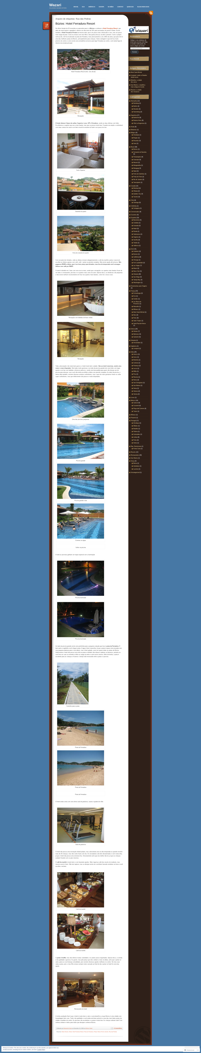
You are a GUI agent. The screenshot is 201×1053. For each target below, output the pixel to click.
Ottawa (135, 191)
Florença (136, 365)
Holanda (133, 340)
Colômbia (134, 206)
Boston (135, 254)
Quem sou (130, 7)
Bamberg (136, 103)
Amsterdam (136, 342)
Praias (95, 1031)
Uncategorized (135, 472)
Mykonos (136, 334)
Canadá (133, 186)
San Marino (136, 385)
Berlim (135, 106)
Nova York (136, 271)
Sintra (135, 443)
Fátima (135, 431)
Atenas (135, 331)
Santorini (136, 337)
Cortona (135, 363)
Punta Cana (136, 448)
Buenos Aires (137, 120)
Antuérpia (136, 135)
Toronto (135, 197)
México (133, 400)
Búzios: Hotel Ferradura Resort (75, 23)
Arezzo (135, 354)
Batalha (135, 428)
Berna (135, 463)
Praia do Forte (137, 176)
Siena (135, 388)
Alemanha (134, 101)
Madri (135, 228)
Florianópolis (137, 157)
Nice (134, 315)
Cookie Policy (41, 1049)
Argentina (134, 115)
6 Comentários (118, 1028)
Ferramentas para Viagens (139, 286)
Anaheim (136, 251)
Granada (136, 225)
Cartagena (136, 208)
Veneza (135, 391)
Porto (135, 440)
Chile (132, 200)
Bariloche (136, 117)
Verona (135, 394)
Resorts (133, 452)
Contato (120, 7)
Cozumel (136, 405)
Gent (134, 143)
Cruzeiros (134, 214)
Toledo (135, 242)
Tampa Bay (136, 279)
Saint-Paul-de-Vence (139, 323)
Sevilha (135, 240)
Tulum (135, 411)
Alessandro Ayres (68, 1028)
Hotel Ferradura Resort (110, 28)
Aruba (132, 126)
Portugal (133, 420)
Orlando (135, 274)
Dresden (135, 109)
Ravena (135, 377)
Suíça (132, 461)
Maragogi (136, 168)
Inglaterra (134, 346)
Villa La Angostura (138, 123)
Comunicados (135, 211)
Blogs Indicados (143, 7)
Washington (136, 282)
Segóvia (135, 237)
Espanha (133, 217)
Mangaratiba (137, 165)
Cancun (135, 402)
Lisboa (135, 437)
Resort (99, 1031)
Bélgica (133, 132)
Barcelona (136, 220)
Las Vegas (136, 265)
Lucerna (135, 469)
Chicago (135, 260)
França (133, 291)
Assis (135, 357)
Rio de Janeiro (104, 1031)
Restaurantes (135, 455)
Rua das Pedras (113, 1031)
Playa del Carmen (138, 408)
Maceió (135, 162)
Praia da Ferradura (88, 1031)
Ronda (135, 231)
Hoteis (70, 1031)
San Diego (136, 277)
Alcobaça (136, 423)
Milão (135, 371)
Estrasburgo (137, 293)
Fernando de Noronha (139, 152)
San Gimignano (138, 382)
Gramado (136, 159)
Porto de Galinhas (138, 174)
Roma (135, 380)
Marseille (136, 306)
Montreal (136, 188)
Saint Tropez (137, 320)
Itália (132, 352)
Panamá (133, 417)
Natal (135, 171)
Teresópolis (136, 182)
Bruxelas (136, 140)
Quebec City (137, 194)
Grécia (133, 329)
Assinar (134, 52)
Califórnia (136, 257)
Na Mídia (111, 7)
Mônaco (135, 309)
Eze (134, 296)
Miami (135, 268)
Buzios (66, 1031)
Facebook (134, 59)
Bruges (135, 138)
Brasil (76, 7)
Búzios (87, 1028)
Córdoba (135, 223)
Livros (133, 397)
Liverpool (136, 348)
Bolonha (135, 360)
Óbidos (135, 426)
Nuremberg (136, 112)
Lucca (135, 368)
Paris (135, 318)
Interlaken (136, 466)
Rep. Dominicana (136, 446)
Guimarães (136, 434)
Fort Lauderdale (138, 262)
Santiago (136, 202)
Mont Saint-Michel (136, 72)
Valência (136, 245)
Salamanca (136, 234)
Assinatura (135, 36)
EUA (132, 249)
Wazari (55, 5)
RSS (150, 14)
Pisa (134, 374)
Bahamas (134, 129)
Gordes (135, 299)
